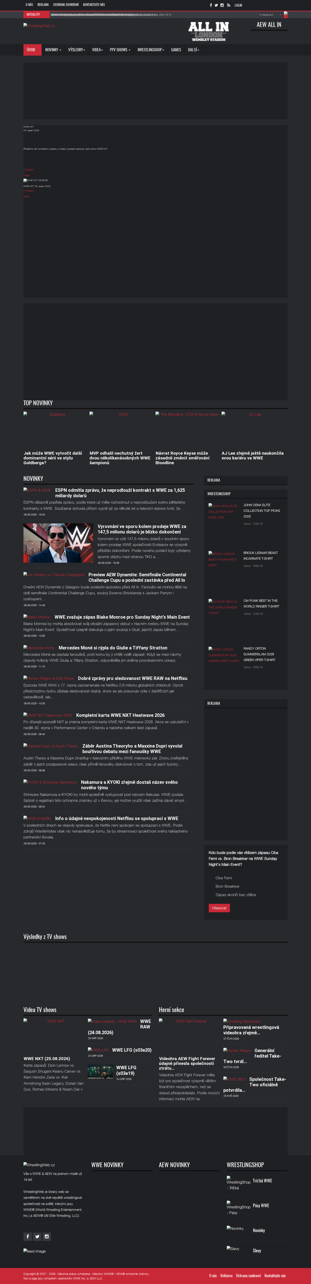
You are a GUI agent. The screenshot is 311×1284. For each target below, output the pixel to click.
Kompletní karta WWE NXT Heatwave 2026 (120, 715)
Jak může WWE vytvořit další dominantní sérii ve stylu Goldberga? (52, 458)
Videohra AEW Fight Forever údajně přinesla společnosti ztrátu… (187, 1063)
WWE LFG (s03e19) (126, 1070)
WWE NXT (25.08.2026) (47, 1058)
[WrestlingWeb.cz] (39, 26)
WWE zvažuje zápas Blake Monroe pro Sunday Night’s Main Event (122, 617)
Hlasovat (219, 908)
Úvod (31, 50)
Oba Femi (224, 878)
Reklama (43, 5)
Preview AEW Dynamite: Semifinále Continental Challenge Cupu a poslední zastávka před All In (137, 577)
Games (176, 50)
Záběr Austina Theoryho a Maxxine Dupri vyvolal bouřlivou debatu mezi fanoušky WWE (132, 748)
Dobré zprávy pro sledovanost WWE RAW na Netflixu (132, 678)
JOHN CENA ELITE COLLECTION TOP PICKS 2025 (262, 510)
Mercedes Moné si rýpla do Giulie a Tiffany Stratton (113, 648)
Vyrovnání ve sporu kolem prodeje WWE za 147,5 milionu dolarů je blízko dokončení (142, 529)
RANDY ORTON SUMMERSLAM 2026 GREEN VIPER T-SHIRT (259, 654)
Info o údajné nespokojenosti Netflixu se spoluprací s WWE (116, 818)
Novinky (52, 50)
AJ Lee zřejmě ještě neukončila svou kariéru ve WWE (253, 456)
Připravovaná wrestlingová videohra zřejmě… (251, 1030)
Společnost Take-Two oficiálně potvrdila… (254, 1084)
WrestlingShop (150, 50)
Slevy (257, 1251)
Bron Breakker (228, 886)
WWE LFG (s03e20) (132, 1050)
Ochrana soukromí (66, 5)
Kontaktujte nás (94, 5)
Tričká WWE (262, 1181)
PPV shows (119, 50)
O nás (29, 5)
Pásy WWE (261, 1206)
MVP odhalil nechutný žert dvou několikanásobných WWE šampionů (119, 458)
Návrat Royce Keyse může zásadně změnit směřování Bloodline (182, 458)
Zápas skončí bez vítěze (236, 894)
